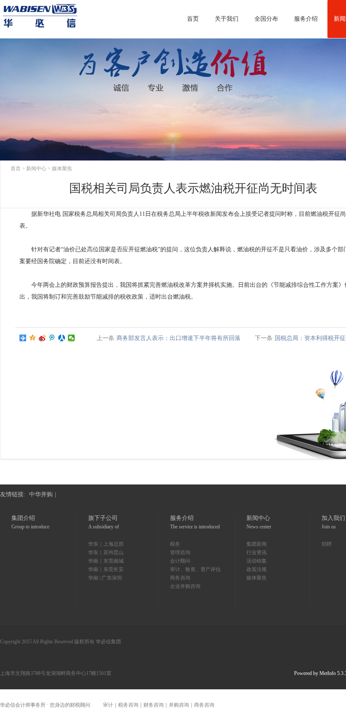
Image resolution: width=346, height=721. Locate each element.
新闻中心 (36, 168)
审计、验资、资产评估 (195, 569)
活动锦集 (256, 561)
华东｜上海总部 (106, 544)
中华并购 (41, 494)
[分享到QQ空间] (32, 338)
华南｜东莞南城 (106, 561)
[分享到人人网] (61, 338)
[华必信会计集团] (40, 19)
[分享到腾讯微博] (52, 338)
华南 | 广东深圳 (105, 578)
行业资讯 (256, 552)
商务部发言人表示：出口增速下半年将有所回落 (178, 338)
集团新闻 (256, 544)
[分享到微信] (71, 338)
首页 (16, 168)
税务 (175, 544)
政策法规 (256, 569)
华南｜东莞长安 (106, 569)
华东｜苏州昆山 (106, 552)
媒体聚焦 (62, 168)
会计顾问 (180, 561)
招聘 (327, 544)
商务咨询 (180, 578)
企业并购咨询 (185, 586)
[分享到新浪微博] (42, 338)
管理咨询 (180, 552)
